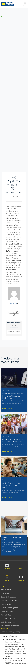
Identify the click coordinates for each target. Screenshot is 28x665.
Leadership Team (7, 611)
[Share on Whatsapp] (17, 311)
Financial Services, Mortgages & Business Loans (12, 633)
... (22, 403)
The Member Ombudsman (10, 626)
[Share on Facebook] (11, 311)
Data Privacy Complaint (9, 600)
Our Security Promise (8, 618)
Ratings (14, 326)
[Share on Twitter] (14, 315)
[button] (25, 4)
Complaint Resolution (8, 597)
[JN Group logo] (7, 4)
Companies (5, 593)
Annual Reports (6, 590)
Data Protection (6, 604)
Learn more (6, 408)
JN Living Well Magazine (9, 608)
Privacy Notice (6, 615)
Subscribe (7, 552)
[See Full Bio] (17, 303)
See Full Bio (13, 303)
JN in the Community (8, 622)
